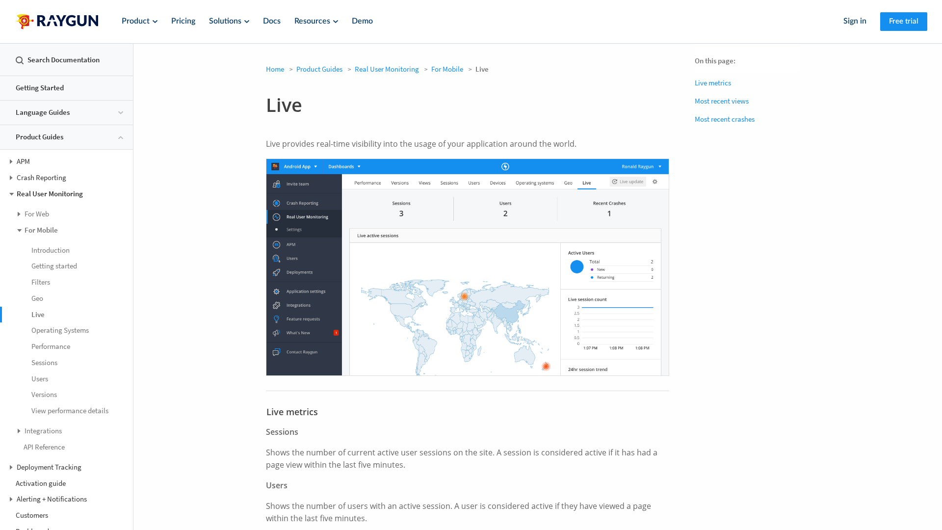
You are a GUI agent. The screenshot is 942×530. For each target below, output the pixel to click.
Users (39, 378)
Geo (37, 298)
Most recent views (722, 101)
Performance (50, 346)
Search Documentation (63, 59)
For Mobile (447, 69)
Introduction (50, 250)
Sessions (44, 362)
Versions (44, 394)
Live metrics (713, 82)
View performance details (69, 410)
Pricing (183, 21)
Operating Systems (60, 330)
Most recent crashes (725, 119)
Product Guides (319, 69)
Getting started (54, 265)
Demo (362, 21)
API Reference (44, 446)
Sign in (854, 21)
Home (275, 69)
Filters (40, 282)
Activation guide (41, 483)
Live (38, 314)
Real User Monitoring (387, 69)
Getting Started (40, 87)
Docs (272, 21)
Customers (32, 515)
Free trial (903, 21)
